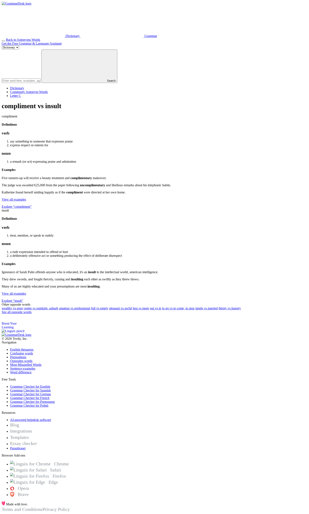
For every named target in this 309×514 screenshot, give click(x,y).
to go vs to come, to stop (178, 308)
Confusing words (21, 353)
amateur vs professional (74, 308)
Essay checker (23, 443)
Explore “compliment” (17, 206)
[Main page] (16, 3)
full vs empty (99, 308)
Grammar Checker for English (30, 386)
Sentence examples (22, 368)
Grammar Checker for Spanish (30, 390)
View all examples (14, 199)
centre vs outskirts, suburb (41, 308)
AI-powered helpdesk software (30, 420)
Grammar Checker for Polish (29, 405)
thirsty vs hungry (230, 308)
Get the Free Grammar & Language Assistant (32, 43)
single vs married (206, 308)
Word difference (21, 372)
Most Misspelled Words (25, 364)
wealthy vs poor (12, 308)
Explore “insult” (12, 300)
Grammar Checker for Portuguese (32, 401)
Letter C (15, 95)
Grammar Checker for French (29, 398)
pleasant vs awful (120, 308)
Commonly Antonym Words (29, 92)
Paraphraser (18, 448)
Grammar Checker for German (30, 394)
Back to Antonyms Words (23, 39)
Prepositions (18, 357)
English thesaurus (21, 349)
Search (111, 80)
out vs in (155, 308)
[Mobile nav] (3, 40)
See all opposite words (17, 312)
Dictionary (17, 88)
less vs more (141, 308)
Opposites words (21, 361)
